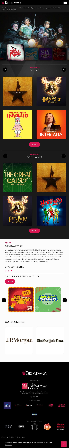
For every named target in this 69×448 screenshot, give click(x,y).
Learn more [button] (8, 445)
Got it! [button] (64, 444)
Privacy (4, 437)
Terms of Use (20, 437)
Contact (11, 437)
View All (35, 144)
